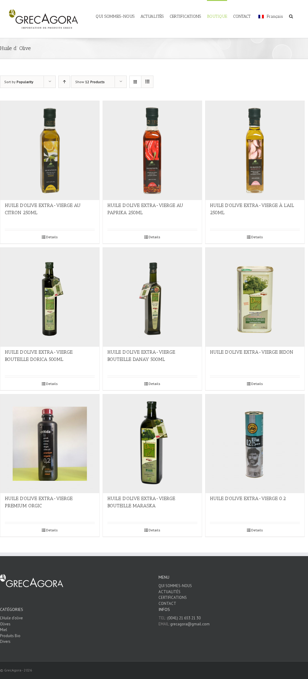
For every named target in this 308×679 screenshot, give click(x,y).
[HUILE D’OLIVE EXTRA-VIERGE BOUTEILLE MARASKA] (152, 443)
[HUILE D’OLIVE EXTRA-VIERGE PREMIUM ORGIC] (49, 443)
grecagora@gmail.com (190, 624)
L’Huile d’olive (11, 618)
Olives (5, 624)
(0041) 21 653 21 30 (184, 618)
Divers (5, 641)
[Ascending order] (64, 82)
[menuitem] (118, 12)
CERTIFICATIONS (173, 597)
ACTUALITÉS (169, 591)
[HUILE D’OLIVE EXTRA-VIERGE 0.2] (254, 443)
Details (52, 237)
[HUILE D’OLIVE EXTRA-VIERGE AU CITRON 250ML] (49, 150)
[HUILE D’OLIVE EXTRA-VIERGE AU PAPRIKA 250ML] (152, 150)
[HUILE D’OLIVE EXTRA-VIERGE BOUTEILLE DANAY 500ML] (152, 297)
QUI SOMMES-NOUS (175, 585)
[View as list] (147, 82)
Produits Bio (10, 635)
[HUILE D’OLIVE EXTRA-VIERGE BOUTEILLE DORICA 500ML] (49, 297)
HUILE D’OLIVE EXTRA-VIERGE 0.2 (248, 498)
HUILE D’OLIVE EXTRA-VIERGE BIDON (251, 352)
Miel (3, 629)
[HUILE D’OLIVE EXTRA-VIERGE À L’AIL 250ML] (254, 150)
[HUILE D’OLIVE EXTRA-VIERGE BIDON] (254, 297)
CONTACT (167, 603)
